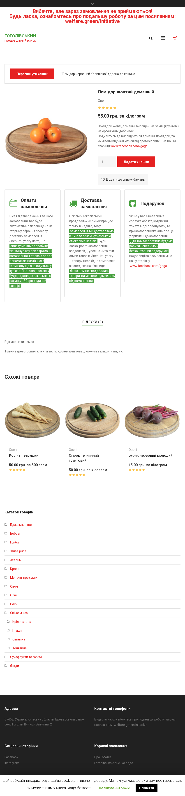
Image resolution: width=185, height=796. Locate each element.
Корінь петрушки (23, 455)
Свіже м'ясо (19, 613)
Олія (13, 595)
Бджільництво (21, 525)
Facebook (11, 757)
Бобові (15, 533)
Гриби (14, 542)
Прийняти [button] (146, 788)
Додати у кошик (136, 162)
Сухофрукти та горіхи (26, 657)
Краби (14, 569)
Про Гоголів (102, 757)
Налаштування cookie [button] (114, 788)
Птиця (17, 630)
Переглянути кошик (32, 74)
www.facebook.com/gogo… (130, 146)
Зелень (15, 560)
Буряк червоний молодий (151, 455)
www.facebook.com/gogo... (149, 266)
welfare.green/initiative (130, 725)
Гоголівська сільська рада (113, 763)
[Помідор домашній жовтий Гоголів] (47, 129)
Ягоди (14, 666)
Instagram (12, 763)
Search (150, 38)
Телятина (19, 648)
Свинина (18, 639)
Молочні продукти (23, 577)
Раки (13, 604)
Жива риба (18, 551)
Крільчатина (21, 622)
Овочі (102, 100)
